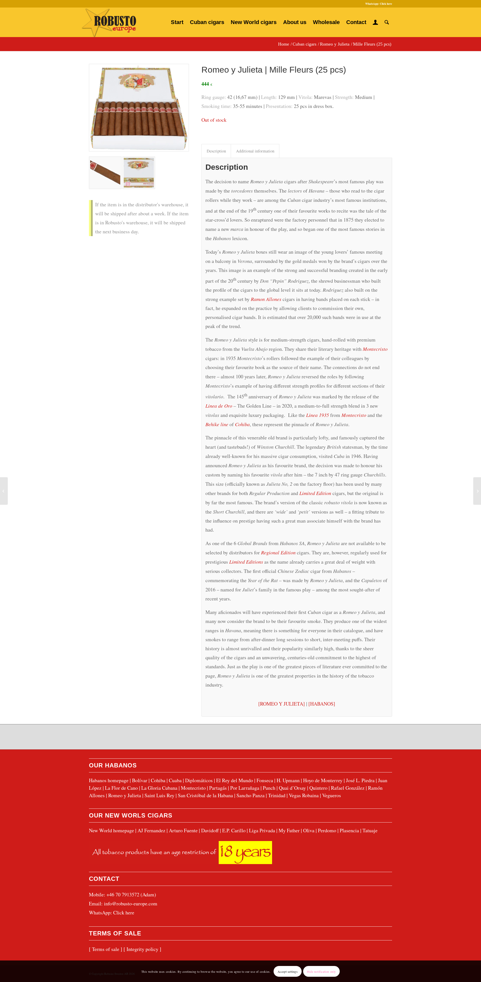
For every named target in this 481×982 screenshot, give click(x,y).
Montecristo (375, 349)
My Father (289, 830)
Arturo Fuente (183, 830)
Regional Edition (278, 552)
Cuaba (175, 780)
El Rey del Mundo (234, 780)
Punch (269, 787)
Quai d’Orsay (292, 787)
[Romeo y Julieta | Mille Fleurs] (139, 107)
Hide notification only (321, 971)
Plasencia (349, 830)
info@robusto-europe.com (130, 903)
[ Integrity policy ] (142, 949)
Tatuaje (370, 830)
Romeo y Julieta (124, 795)
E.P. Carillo (234, 830)
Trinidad (276, 795)
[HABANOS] (321, 703)
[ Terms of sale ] (105, 949)
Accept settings (288, 971)
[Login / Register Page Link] (375, 22)
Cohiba (242, 424)
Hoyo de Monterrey (322, 780)
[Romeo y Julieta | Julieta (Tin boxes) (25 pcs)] (4, 491)
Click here (386, 4)
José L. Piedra (360, 780)
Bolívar (139, 780)
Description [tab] (216, 151)
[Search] (386, 22)
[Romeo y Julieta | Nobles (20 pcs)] (477, 491)
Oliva (308, 830)
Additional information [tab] (255, 151)
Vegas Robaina (304, 795)
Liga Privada (262, 830)
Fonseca (265, 780)
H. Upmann (288, 780)
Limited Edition (315, 493)
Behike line (216, 424)
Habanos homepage (109, 780)
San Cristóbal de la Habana (205, 795)
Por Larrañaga (244, 787)
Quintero (318, 787)
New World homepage (111, 830)
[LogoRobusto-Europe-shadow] (108, 22)
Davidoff (210, 830)
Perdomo (327, 830)
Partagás (218, 787)
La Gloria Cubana (159, 787)
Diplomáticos (199, 780)
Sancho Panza (250, 795)
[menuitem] (177, 22)
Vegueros (331, 795)
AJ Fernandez (151, 830)
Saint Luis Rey (159, 795)
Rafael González (348, 787)
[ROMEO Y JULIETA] (281, 703)
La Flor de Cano (121, 787)
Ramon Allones (266, 299)
